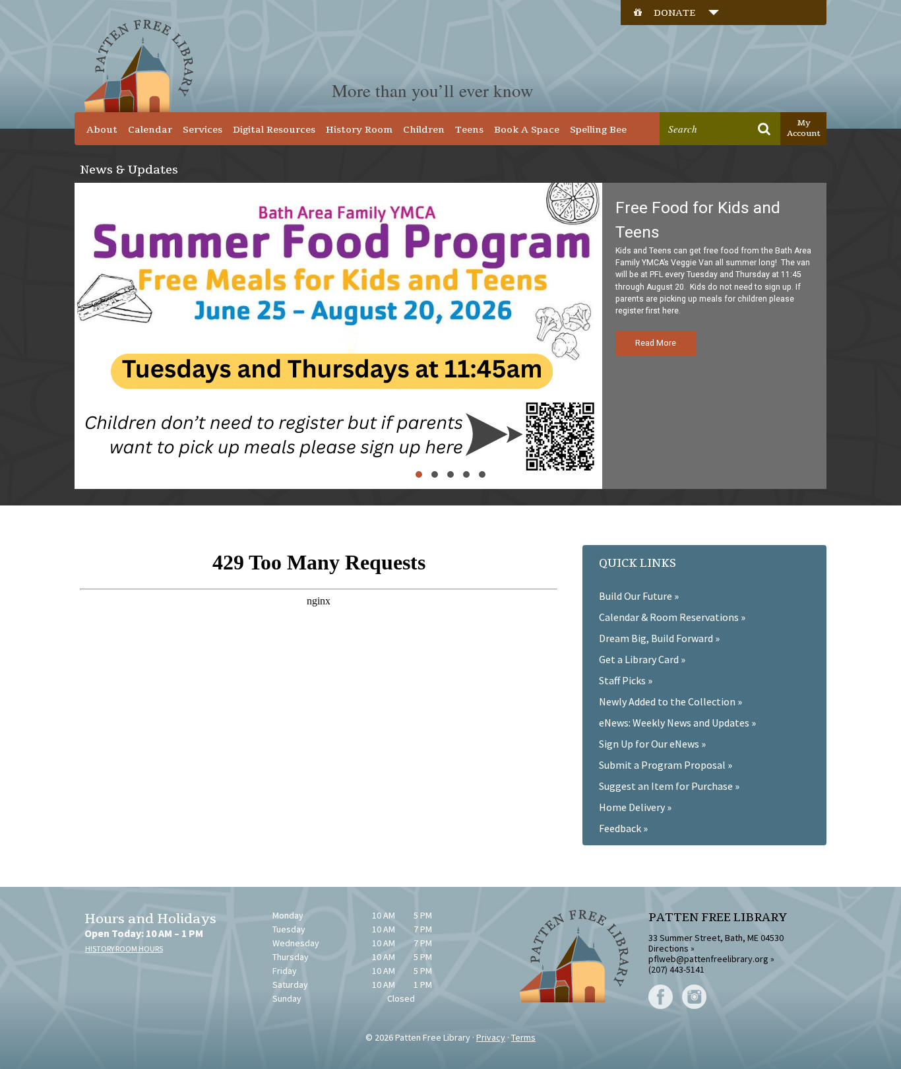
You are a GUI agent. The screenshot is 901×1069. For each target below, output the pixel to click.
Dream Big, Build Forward (656, 638)
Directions (668, 948)
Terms (523, 1037)
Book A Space (526, 129)
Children (424, 129)
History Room (359, 129)
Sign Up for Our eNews (649, 743)
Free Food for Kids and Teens (697, 220)
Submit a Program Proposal (662, 764)
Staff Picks (622, 680)
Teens (469, 129)
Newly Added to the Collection (667, 701)
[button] (450, 336)
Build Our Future (635, 595)
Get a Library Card (639, 659)
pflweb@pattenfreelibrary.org (708, 959)
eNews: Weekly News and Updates (674, 722)
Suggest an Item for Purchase (666, 786)
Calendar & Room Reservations (669, 617)
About (101, 129)
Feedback (620, 828)
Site (736, 103)
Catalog (692, 103)
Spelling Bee (598, 129)
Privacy (490, 1037)
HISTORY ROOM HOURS (124, 949)
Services (202, 129)
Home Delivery (632, 807)
